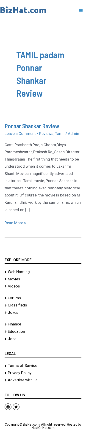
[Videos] (43, 286)
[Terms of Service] (43, 365)
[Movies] (43, 279)
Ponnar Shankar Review (32, 125)
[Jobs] (43, 339)
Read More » (15, 222)
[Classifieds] (43, 305)
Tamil (59, 133)
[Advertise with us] (43, 380)
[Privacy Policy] (43, 373)
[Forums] (43, 298)
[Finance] (43, 324)
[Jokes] (43, 312)
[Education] (43, 331)
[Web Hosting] (43, 272)
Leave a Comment (20, 133)
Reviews (46, 133)
